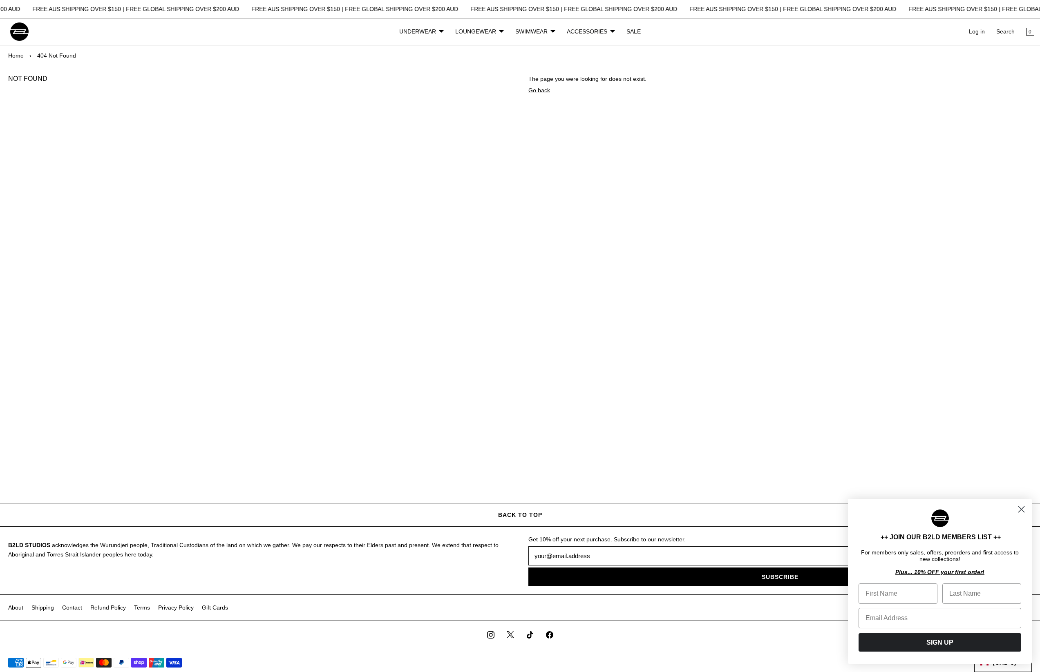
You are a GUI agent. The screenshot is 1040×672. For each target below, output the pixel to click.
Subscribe (780, 577)
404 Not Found (56, 55)
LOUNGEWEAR (475, 31)
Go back (539, 90)
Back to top (520, 515)
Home (16, 55)
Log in (977, 31)
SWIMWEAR (531, 31)
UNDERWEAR (417, 31)
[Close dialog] (1021, 509)
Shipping (42, 607)
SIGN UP (939, 642)
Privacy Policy (176, 607)
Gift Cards (215, 607)
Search (1005, 31)
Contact (72, 607)
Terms (142, 607)
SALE (633, 31)
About (15, 607)
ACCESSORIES (587, 31)
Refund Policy (108, 607)
